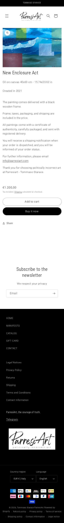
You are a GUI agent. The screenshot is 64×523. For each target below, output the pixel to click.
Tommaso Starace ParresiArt (30, 507)
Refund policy (19, 511)
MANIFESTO (13, 325)
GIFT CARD (12, 340)
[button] (7, 16)
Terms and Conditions (18, 392)
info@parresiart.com (16, 160)
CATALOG (11, 333)
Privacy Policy (13, 370)
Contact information (35, 517)
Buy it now (32, 211)
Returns (10, 377)
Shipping (18, 192)
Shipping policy (15, 517)
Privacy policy (36, 511)
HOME (9, 318)
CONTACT (11, 348)
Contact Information (17, 400)
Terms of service (53, 511)
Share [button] (10, 223)
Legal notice (53, 517)
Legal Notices (14, 362)
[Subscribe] (54, 293)
